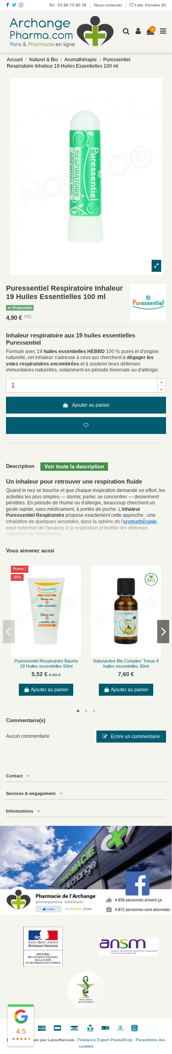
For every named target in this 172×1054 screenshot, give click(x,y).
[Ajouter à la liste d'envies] (86, 425)
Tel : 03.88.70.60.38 (68, 5)
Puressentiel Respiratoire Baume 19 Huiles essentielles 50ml (46, 663)
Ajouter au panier (91, 405)
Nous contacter (108, 5)
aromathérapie (140, 521)
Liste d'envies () (150, 5)
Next (163, 631)
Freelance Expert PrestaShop (105, 1040)
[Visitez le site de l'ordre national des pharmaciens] (86, 990)
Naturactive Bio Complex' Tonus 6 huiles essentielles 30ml (126, 663)
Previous (9, 631)
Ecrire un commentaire (135, 736)
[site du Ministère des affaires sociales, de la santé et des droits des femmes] (43, 947)
